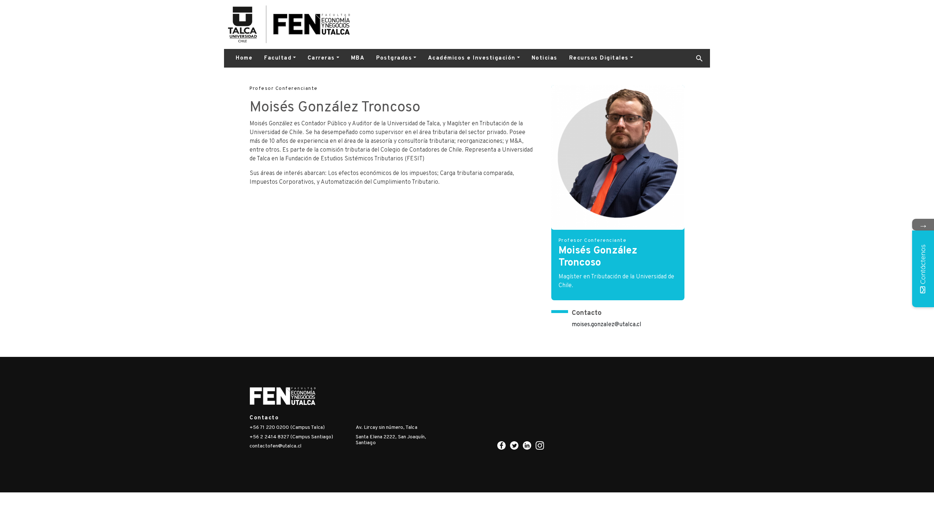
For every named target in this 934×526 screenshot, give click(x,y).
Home (244, 58)
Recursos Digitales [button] (599, 58)
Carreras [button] (321, 58)
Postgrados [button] (394, 58)
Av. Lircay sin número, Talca (386, 427)
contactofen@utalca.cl (275, 446)
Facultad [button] (278, 58)
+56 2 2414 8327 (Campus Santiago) (291, 437)
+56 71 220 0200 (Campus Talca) (287, 427)
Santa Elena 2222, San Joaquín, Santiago (391, 440)
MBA (358, 58)
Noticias (544, 58)
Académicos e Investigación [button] (472, 58)
